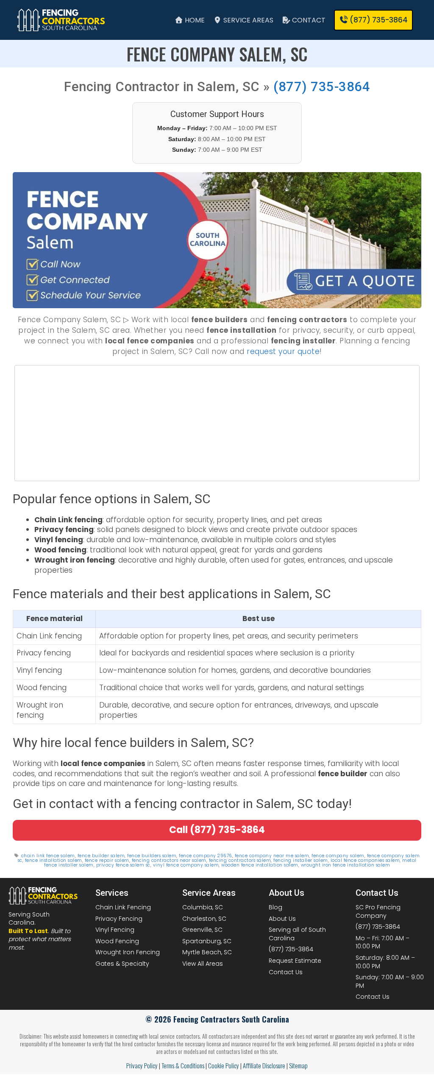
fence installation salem (53, 860)
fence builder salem (101, 856)
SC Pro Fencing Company (378, 911)
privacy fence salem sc (123, 865)
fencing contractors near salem (169, 860)
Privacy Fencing (118, 918)
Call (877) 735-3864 (217, 829)
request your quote (283, 351)
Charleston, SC (204, 918)
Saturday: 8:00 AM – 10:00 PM (385, 961)
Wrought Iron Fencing (127, 952)
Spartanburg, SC (206, 941)
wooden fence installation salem (259, 865)
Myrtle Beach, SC (207, 952)
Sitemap (298, 1065)
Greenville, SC (202, 929)
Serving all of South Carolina (297, 933)
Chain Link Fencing (123, 907)
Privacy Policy (142, 1065)
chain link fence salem (48, 856)
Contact (308, 20)
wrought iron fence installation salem (345, 865)
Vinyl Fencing (114, 929)
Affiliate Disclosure (264, 1065)
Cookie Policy (223, 1065)
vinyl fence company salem (186, 865)
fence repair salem (107, 860)
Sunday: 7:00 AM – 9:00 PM (390, 981)
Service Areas (247, 20)
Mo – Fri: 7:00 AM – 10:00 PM (382, 942)
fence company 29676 (205, 856)
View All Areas (202, 963)
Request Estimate (295, 960)
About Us (282, 918)
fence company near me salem (272, 856)
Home (194, 20)
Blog (275, 907)
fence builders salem (151, 856)
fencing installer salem (300, 860)
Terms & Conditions (182, 1065)
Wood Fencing (117, 941)
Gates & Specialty (122, 963)
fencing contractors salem (240, 860)
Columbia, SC (202, 907)
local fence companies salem (365, 860)
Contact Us (286, 972)
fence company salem (338, 856)
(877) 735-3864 (321, 87)
